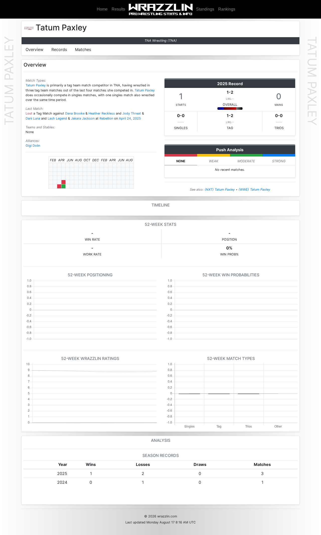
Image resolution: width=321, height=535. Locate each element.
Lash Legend (57, 118)
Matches (83, 49)
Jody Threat (131, 113)
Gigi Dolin (33, 145)
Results (118, 9)
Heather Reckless (102, 113)
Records (59, 49)
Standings (205, 9)
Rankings (226, 9)
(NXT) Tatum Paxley (220, 189)
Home (102, 9)
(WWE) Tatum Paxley (254, 189)
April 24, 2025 (130, 118)
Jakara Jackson (83, 118)
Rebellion (106, 118)
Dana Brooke (75, 113)
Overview (34, 49)
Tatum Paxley (36, 85)
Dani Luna (33, 118)
